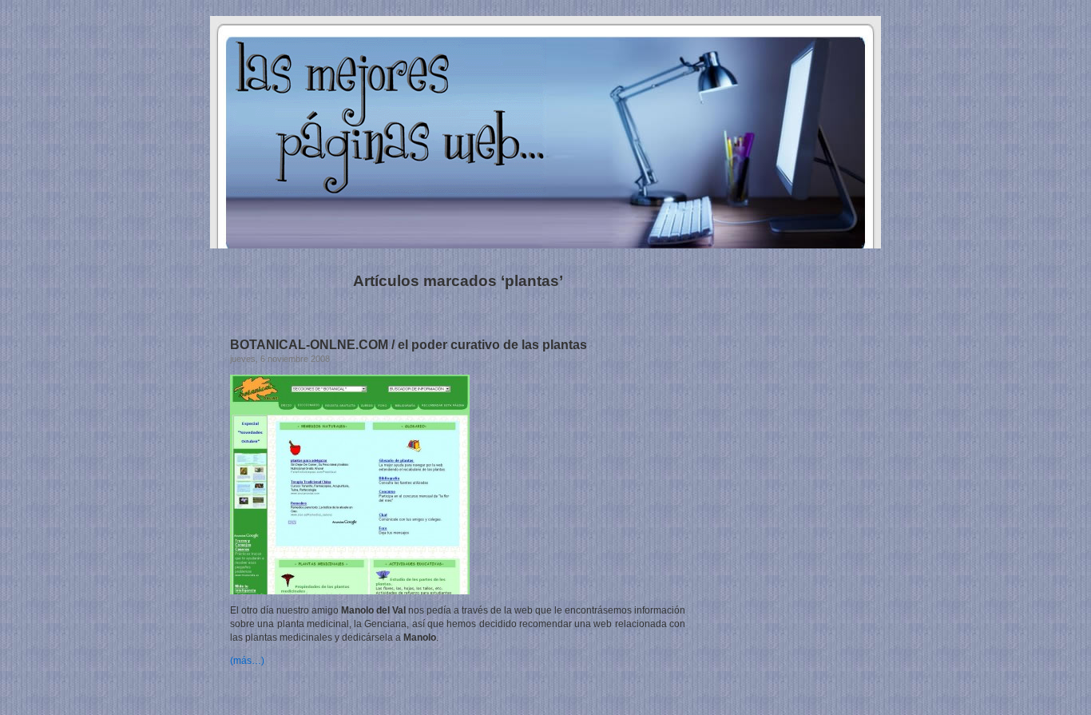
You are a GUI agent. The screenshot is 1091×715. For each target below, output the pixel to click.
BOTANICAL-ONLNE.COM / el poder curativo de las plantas (408, 345)
